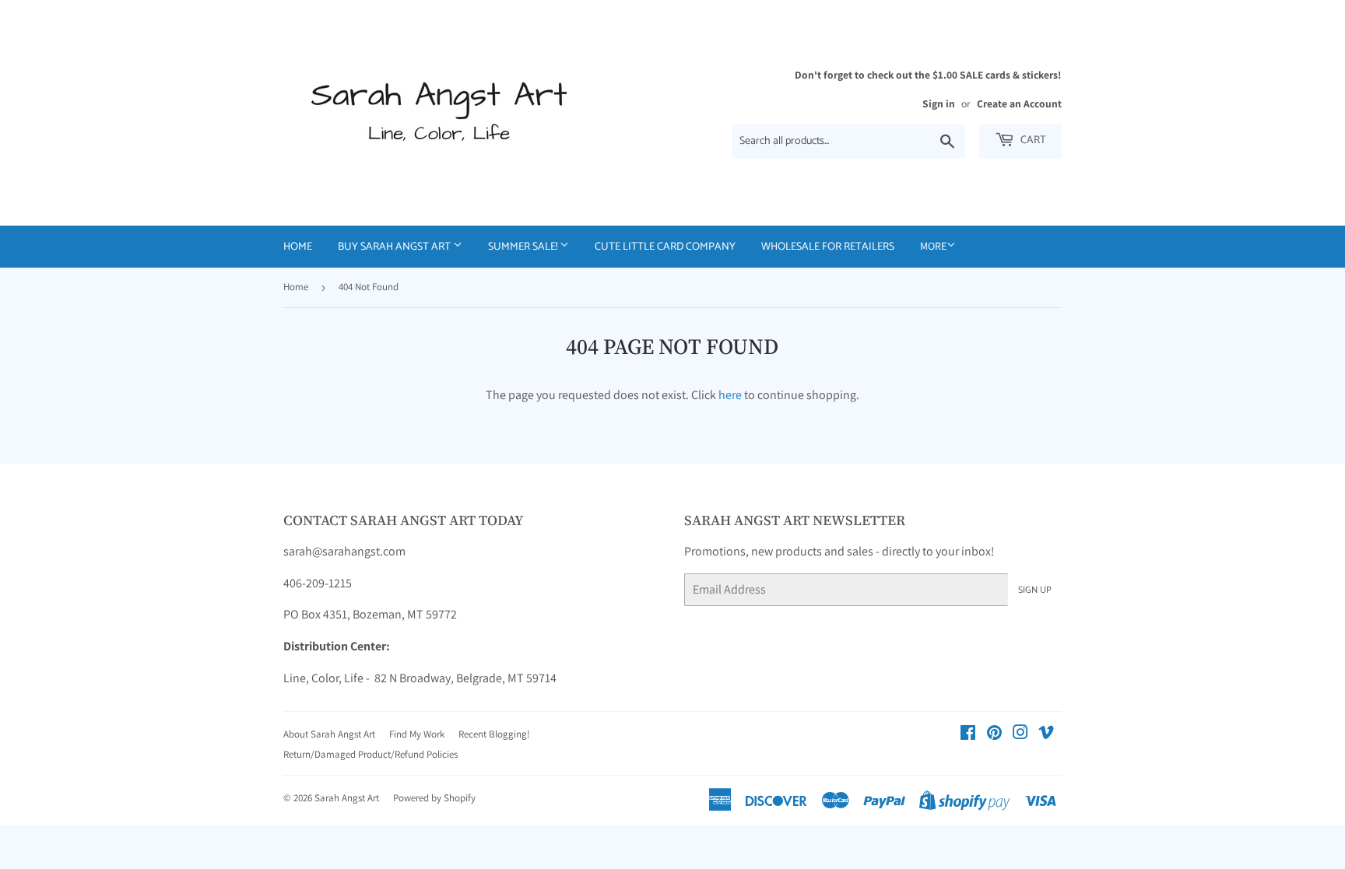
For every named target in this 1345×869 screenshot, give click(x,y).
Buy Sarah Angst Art (395, 247)
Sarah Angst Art (346, 797)
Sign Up (1035, 590)
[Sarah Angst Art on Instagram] (1020, 734)
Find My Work (416, 734)
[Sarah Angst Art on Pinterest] (994, 734)
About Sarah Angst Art (329, 734)
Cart (1032, 140)
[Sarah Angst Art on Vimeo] (1046, 734)
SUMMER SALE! (524, 247)
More (933, 246)
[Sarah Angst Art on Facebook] (968, 734)
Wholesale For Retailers (827, 247)
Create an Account (1019, 103)
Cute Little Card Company (665, 247)
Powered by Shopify (434, 797)
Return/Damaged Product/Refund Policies (370, 754)
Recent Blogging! (494, 734)
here (730, 395)
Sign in (938, 103)
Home (297, 247)
